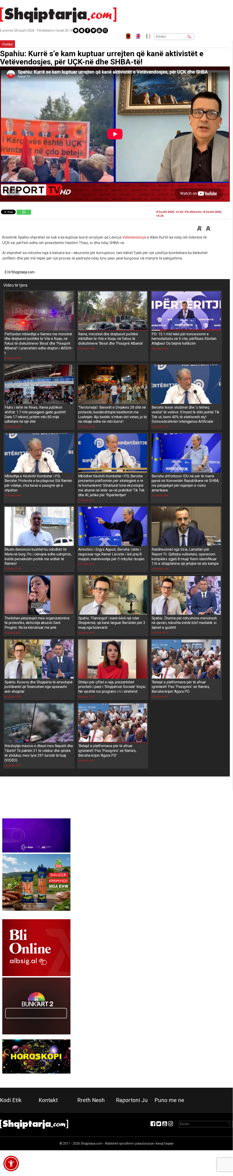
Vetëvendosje (134, 237)
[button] (11, 1163)
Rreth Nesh (91, 1100)
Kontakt (48, 1100)
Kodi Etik (11, 1100)
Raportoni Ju (132, 1100)
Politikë (7, 44)
